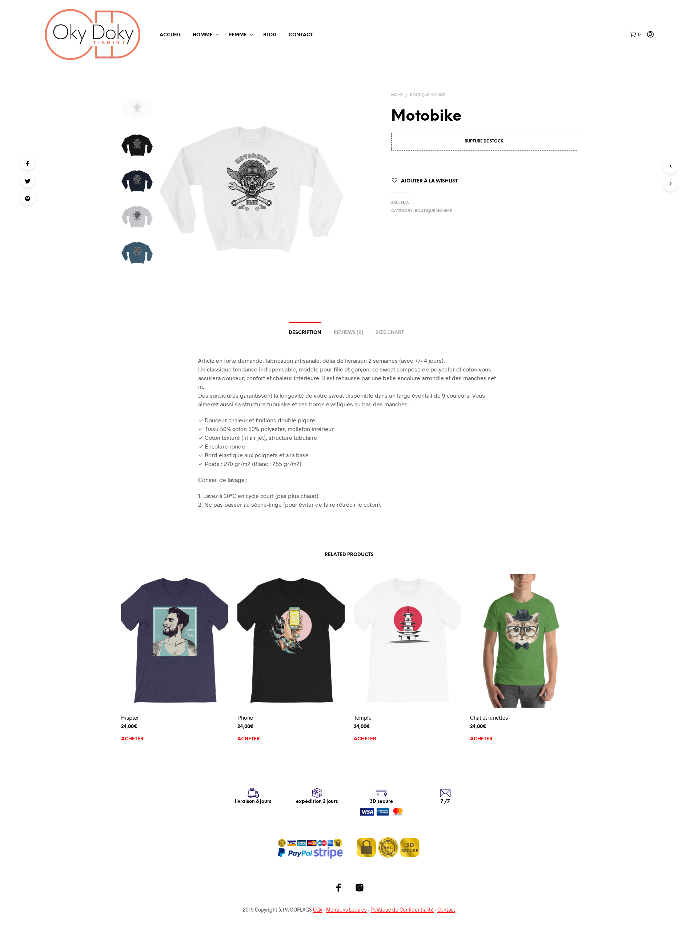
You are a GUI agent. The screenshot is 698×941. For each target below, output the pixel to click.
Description (305, 332)
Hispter (130, 717)
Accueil (170, 35)
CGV (317, 910)
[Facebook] (28, 163)
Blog (270, 35)
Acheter (132, 739)
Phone (245, 717)
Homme (203, 35)
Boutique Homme (427, 95)
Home (397, 95)
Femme (238, 35)
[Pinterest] (28, 198)
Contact (301, 35)
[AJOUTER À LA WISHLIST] (174, 697)
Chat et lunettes (489, 717)
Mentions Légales (346, 910)
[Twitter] (28, 181)
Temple (363, 717)
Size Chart (390, 332)
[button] (635, 34)
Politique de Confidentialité (402, 910)
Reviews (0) (348, 332)
